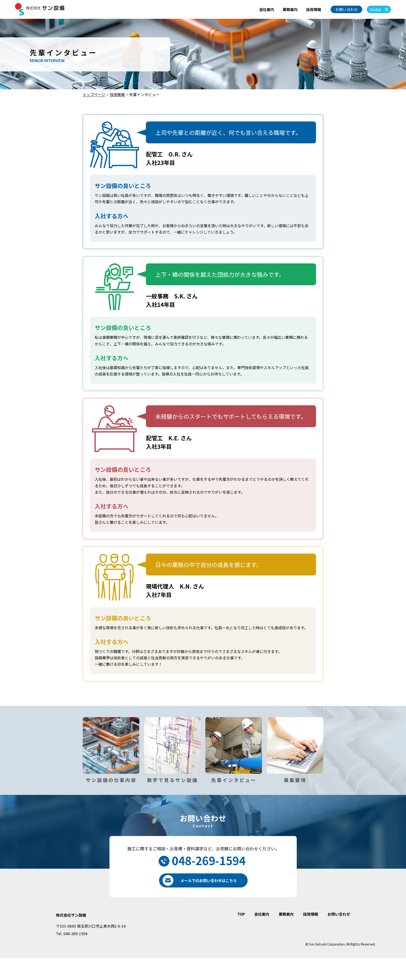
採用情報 (313, 9)
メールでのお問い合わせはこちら (208, 880)
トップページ (94, 94)
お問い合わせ (346, 9)
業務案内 (290, 9)
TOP (241, 914)
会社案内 (266, 9)
